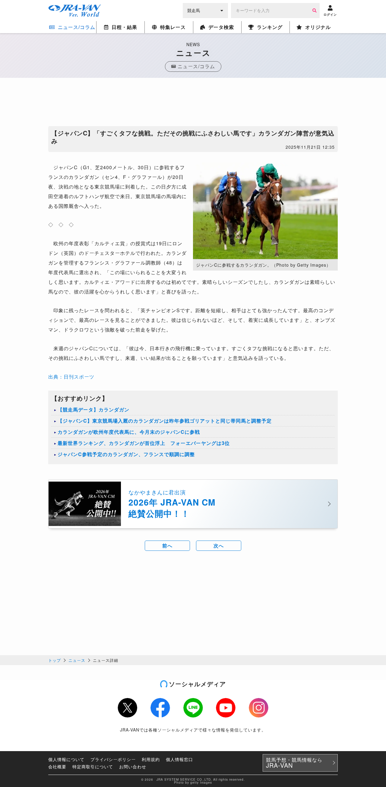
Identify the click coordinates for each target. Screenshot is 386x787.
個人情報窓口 (179, 759)
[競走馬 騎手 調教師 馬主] (205, 10)
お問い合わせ (132, 766)
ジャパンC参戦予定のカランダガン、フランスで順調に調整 (126, 454)
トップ (54, 660)
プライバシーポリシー (113, 759)
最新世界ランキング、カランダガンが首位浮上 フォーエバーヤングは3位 (144, 443)
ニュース (76, 660)
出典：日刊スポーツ (71, 376)
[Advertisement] (193, 103)
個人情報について (66, 759)
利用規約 (151, 759)
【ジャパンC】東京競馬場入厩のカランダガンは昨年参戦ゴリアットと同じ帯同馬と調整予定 (165, 420)
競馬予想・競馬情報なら (294, 763)
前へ (167, 545)
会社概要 (57, 766)
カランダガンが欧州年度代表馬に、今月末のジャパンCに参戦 (129, 431)
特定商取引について (92, 766)
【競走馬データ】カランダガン (93, 409)
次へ (219, 545)
